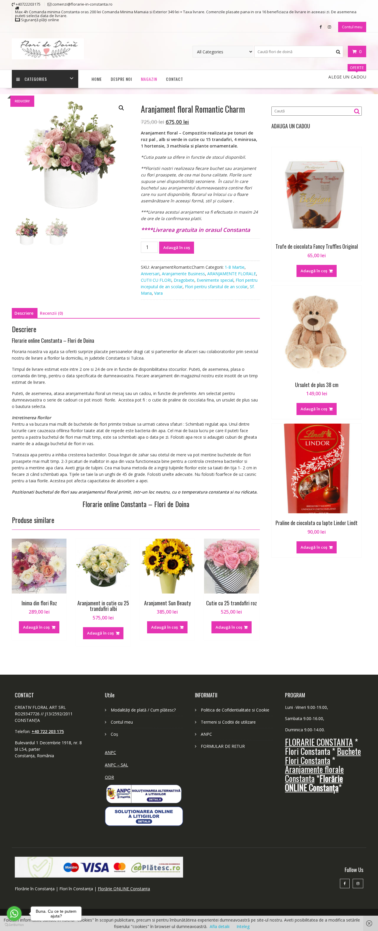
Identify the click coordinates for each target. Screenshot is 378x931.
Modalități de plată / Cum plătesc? (143, 710)
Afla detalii (219, 926)
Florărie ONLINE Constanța (124, 888)
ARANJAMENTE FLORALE (231, 273)
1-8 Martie (235, 267)
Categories (36, 79)
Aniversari (150, 273)
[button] (121, 108)
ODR (109, 777)
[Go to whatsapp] (14, 913)
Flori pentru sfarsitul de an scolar (216, 286)
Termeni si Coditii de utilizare (228, 722)
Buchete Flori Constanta (323, 755)
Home (97, 79)
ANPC (110, 752)
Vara (158, 293)
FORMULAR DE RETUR (223, 746)
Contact (174, 79)
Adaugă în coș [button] (36, 627)
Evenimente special (215, 280)
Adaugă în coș (176, 247)
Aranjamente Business (183, 273)
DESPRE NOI (121, 79)
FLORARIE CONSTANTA (319, 742)
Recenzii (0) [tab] (51, 313)
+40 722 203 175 (48, 731)
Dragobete (184, 280)
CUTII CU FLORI (156, 280)
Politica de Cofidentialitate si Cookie (235, 710)
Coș (114, 734)
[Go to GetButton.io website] (14, 925)
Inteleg (243, 926)
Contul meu (352, 26)
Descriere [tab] (23, 313)
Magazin (149, 79)
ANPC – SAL (116, 765)
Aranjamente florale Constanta (314, 773)
